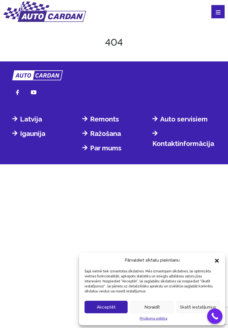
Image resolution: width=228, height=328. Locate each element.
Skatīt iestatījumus (198, 307)
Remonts (104, 119)
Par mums (106, 148)
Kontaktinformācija (183, 144)
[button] (217, 260)
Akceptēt (106, 307)
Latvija (31, 119)
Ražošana (105, 134)
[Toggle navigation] (218, 11)
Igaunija (32, 134)
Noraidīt (152, 307)
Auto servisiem (184, 119)
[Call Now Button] (214, 316)
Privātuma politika (153, 318)
